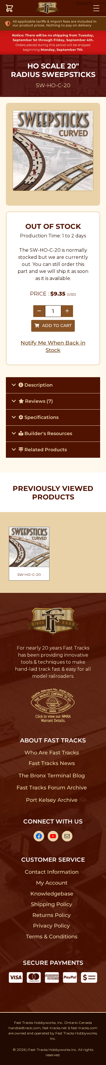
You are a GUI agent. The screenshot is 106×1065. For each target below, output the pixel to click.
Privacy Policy (51, 926)
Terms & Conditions (51, 936)
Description (38, 385)
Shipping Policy (51, 904)
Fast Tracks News (52, 763)
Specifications (41, 417)
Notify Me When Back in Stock (53, 346)
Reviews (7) (38, 401)
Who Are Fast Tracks (51, 752)
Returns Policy (51, 915)
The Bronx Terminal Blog (52, 775)
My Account (51, 883)
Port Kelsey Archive (51, 800)
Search (84, 3)
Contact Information (51, 872)
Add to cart (57, 325)
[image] (53, 150)
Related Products (45, 449)
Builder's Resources (47, 433)
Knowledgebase (51, 893)
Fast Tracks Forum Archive (51, 787)
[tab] (53, 385)
